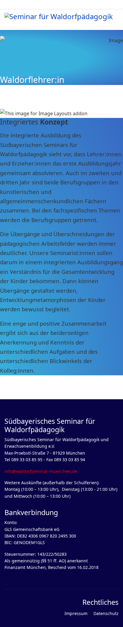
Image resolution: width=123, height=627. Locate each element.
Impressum (75, 613)
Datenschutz (106, 613)
